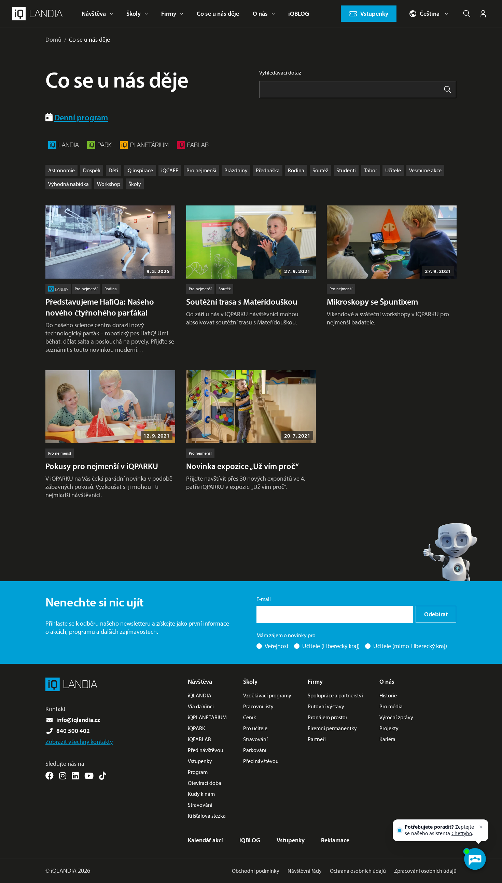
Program (198, 771)
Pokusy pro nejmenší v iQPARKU (101, 466)
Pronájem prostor (327, 717)
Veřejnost (277, 646)
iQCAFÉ (169, 170)
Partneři (317, 739)
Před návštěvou (205, 750)
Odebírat (436, 614)
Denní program (81, 117)
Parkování (254, 750)
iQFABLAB (199, 739)
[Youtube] (89, 776)
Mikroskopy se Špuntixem (372, 301)
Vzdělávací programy (267, 695)
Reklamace (335, 840)
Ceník (249, 717)
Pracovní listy (258, 706)
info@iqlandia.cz (78, 720)
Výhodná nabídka (68, 183)
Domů (53, 39)
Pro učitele (255, 728)
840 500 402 (73, 731)
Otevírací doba (204, 782)
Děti (113, 170)
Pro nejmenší (201, 170)
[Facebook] (49, 776)
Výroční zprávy (396, 717)
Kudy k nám (201, 793)
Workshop (108, 183)
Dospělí (91, 170)
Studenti (346, 170)
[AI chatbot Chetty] (475, 859)
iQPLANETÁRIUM (207, 717)
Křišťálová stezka (207, 815)
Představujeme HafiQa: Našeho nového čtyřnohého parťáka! (99, 307)
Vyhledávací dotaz (280, 72)
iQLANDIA (199, 695)
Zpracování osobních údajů (425, 870)
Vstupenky (200, 761)
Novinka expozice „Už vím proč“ (242, 466)
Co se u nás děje (218, 13)
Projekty (389, 728)
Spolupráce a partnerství (335, 695)
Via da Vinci (201, 706)
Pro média (391, 706)
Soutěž (320, 170)
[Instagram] (62, 776)
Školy (133, 13)
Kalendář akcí (205, 840)
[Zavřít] (480, 826)
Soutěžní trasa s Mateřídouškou (241, 301)
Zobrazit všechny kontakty (79, 742)
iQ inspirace (139, 170)
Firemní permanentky (332, 728)
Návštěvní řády (305, 870)
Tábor (370, 170)
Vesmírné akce (425, 170)
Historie (388, 695)
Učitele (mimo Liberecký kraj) (410, 646)
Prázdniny (236, 170)
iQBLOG (298, 13)
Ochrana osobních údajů (358, 870)
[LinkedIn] (75, 776)
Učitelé (393, 170)
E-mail (263, 599)
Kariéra (387, 739)
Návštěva (94, 13)
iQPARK (196, 728)
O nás (260, 13)
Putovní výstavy (326, 706)
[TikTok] (102, 776)
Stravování (200, 804)
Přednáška (268, 170)
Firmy (168, 13)
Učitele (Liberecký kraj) (331, 646)
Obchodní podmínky (255, 870)
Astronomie (61, 170)
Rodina (296, 170)
